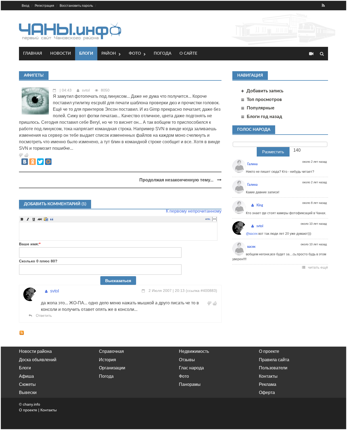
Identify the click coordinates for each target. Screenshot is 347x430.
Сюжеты (27, 384)
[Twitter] (40, 161)
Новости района (35, 351)
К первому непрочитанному (193, 211)
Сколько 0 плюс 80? (38, 261)
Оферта (267, 392)
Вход (25, 6)
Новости (60, 53)
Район (108, 53)
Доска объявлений (37, 359)
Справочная (111, 351)
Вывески (28, 392)
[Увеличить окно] (214, 217)
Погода (162, 53)
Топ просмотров (264, 99)
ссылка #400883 (201, 290)
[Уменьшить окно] (214, 220)
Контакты (268, 376)
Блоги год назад (264, 116)
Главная (32, 53)
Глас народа (191, 368)
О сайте (188, 53)
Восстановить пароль (76, 6)
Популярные (260, 108)
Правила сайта (274, 359)
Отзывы (187, 359)
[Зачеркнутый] (40, 219)
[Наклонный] (28, 219)
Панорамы (190, 384)
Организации (112, 368)
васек (251, 246)
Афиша (26, 376)
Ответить (43, 315)
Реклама (267, 384)
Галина (252, 164)
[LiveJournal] (56, 161)
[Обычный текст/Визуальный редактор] (208, 219)
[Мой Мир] (48, 161)
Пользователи (273, 368)
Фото (135, 53)
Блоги (86, 53)
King (259, 205)
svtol (86, 90)
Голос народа (253, 130)
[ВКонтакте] (24, 161)
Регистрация (44, 6)
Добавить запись (264, 91)
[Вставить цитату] (52, 219)
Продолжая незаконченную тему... (176, 180)
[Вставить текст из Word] (46, 219)
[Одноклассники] (32, 161)
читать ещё (318, 267)
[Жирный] (22, 219)
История (107, 359)
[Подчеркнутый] (34, 219)
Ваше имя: (29, 244)
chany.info (31, 404)
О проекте (269, 351)
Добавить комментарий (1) (55, 204)
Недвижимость (194, 351)
